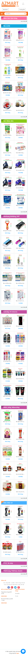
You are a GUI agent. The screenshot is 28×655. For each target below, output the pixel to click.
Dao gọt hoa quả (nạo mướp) (10, 230)
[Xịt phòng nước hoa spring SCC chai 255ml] (7, 354)
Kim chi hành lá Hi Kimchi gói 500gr (11, 491)
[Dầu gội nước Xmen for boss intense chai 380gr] (20, 319)
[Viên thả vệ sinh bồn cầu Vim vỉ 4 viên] (7, 389)
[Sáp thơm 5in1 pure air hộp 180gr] (20, 354)
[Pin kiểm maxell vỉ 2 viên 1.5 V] (7, 545)
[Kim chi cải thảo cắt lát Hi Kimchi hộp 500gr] (20, 467)
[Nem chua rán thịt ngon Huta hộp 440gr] (20, 485)
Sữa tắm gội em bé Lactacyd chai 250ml (12, 75)
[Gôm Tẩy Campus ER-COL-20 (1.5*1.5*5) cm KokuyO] (20, 241)
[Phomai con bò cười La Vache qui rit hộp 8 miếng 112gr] (7, 104)
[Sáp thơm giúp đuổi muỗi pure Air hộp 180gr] (7, 372)
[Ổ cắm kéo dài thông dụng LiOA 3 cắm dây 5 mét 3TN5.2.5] (7, 510)
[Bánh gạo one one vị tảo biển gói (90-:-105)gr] (7, 415)
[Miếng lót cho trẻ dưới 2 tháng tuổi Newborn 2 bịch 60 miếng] (7, 51)
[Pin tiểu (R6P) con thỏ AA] (20, 545)
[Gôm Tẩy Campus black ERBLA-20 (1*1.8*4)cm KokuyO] (20, 224)
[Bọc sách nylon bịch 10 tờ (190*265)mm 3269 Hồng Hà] (7, 294)
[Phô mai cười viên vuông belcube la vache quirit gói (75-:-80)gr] (20, 86)
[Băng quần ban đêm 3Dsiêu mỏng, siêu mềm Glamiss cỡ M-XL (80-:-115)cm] (7, 199)
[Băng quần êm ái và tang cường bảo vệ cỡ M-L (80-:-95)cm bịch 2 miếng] (20, 128)
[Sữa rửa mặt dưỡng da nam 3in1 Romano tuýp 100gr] (20, 389)
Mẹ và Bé (7, 26)
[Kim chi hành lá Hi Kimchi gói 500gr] (7, 485)
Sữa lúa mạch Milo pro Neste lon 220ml (12, 152)
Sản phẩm (17, 593)
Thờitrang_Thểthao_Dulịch (13, 571)
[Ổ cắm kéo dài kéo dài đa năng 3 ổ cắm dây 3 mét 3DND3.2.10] (7, 528)
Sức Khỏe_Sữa (8, 121)
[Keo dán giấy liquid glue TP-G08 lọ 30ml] (7, 259)
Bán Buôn (5, 9)
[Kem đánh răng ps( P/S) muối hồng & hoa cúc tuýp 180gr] (20, 146)
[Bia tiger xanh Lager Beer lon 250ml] (20, 415)
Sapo (17, 653)
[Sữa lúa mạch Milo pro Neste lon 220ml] (7, 146)
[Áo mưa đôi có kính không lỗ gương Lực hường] (20, 163)
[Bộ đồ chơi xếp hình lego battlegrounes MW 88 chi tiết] (20, 68)
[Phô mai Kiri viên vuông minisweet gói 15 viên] (7, 33)
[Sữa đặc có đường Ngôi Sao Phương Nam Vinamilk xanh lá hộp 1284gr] (7, 128)
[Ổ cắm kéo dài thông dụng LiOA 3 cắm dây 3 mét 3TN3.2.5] (20, 510)
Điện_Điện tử (8, 503)
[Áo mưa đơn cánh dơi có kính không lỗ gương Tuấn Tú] (7, 181)
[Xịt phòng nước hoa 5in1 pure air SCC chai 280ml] (20, 337)
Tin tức (16, 596)
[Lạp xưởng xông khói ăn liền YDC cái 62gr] (20, 432)
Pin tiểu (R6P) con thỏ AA (22, 552)
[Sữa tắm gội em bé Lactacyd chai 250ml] (7, 68)
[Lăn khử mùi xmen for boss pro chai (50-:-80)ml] (7, 337)
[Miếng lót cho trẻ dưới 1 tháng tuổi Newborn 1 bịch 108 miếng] (20, 33)
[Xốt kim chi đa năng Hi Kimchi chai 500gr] (20, 450)
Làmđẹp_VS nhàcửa (10, 312)
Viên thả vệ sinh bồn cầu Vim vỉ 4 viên (12, 396)
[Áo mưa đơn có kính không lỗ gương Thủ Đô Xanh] (7, 163)
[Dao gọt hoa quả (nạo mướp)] (7, 224)
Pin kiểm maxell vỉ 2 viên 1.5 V (10, 552)
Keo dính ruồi (7, 326)
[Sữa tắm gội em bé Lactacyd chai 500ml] (20, 51)
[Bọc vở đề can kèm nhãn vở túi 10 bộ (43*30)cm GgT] (7, 276)
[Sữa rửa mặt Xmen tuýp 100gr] (20, 372)
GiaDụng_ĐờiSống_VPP (11, 216)
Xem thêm (23, 21)
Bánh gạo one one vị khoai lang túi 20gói (12, 439)
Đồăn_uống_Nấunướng (11, 407)
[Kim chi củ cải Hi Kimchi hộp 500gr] (7, 467)
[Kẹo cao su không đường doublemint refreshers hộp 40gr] (7, 450)
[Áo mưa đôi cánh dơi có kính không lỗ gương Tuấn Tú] (20, 181)
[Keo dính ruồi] (7, 319)
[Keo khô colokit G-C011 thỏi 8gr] (20, 259)
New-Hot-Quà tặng (10, 18)
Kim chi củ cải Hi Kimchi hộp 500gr (11, 474)
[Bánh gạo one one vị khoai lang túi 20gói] (7, 432)
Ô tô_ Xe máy (8, 563)
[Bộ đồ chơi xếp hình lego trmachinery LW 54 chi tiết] (7, 86)
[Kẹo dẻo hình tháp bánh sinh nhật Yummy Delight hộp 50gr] (20, 104)
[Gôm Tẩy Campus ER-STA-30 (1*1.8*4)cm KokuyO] (7, 241)
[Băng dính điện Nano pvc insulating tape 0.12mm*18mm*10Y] (20, 528)
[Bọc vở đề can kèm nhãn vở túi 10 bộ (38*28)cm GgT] (20, 276)
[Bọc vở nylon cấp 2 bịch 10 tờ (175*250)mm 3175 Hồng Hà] (20, 294)
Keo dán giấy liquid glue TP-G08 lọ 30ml (12, 265)
